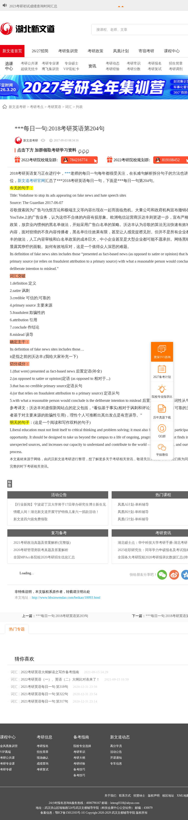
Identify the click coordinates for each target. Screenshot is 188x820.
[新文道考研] (33, 29)
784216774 (78, 160)
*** (67, 173)
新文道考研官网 (31, 181)
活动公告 (59, 495)
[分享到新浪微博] (174, 575)
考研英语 (54, 107)
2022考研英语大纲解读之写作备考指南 (50, 672)
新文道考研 (17, 107)
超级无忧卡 (29, 69)
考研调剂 (176, 69)
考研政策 (95, 51)
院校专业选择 (82, 746)
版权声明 (154, 795)
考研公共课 (29, 63)
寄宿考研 (146, 51)
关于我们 (110, 795)
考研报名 (155, 63)
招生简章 (176, 63)
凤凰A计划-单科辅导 (133, 504)
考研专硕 (6, 769)
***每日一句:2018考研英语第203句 (62, 616)
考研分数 (134, 69)
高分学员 (116, 746)
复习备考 (59, 533)
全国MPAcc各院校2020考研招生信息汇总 (44, 557)
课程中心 (172, 51)
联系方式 (125, 795)
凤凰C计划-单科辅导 (133, 519)
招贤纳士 (139, 795)
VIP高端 (5, 752)
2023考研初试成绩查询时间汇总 (33, 6)
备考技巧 (79, 769)
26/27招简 (40, 51)
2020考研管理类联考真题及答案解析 (40, 550)
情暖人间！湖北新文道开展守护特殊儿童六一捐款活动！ (56, 512)
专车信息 (116, 763)
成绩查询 (42, 763)
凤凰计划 (121, 51)
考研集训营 (68, 51)
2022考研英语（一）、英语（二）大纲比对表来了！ (60, 679)
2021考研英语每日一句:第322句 (44, 694)
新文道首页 (12, 51)
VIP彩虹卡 (71, 69)
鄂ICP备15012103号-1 (69, 812)
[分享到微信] (162, 575)
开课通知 (116, 757)
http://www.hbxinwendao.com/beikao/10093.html (66, 597)
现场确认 (42, 757)
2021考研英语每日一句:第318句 (44, 687)
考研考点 (37, 107)
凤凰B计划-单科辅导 (133, 512)
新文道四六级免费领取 (30, 519)
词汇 (68, 107)
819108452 (171, 160)
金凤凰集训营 (9, 746)
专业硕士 (71, 63)
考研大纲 (79, 757)
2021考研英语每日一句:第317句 (44, 701)
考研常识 (134, 63)
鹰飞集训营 (50, 69)
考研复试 (155, 69)
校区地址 (168, 795)
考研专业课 (50, 63)
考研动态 (112, 63)
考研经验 (112, 69)
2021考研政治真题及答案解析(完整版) (42, 542)
